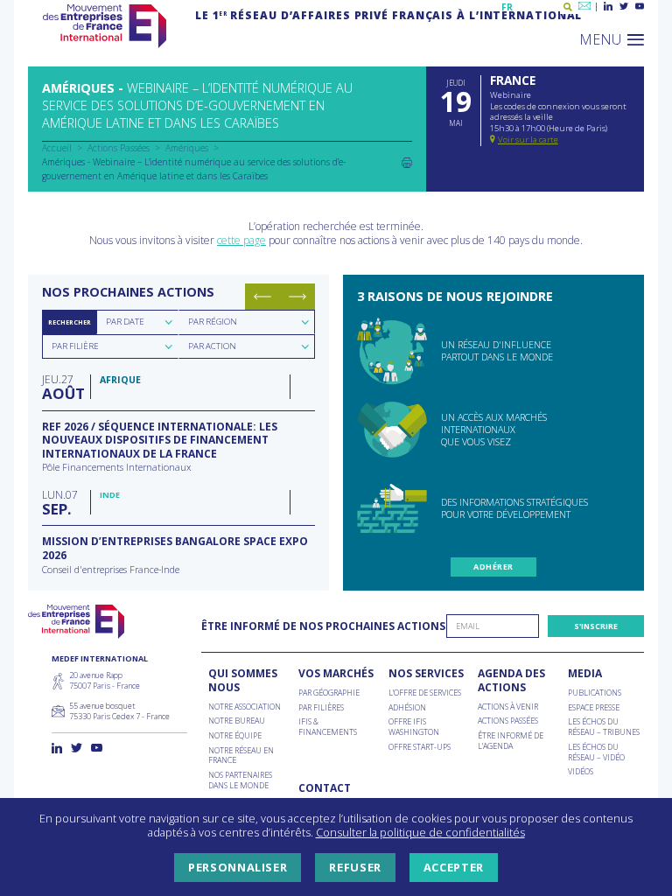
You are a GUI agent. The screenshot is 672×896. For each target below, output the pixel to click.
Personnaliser (237, 867)
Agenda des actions (511, 680)
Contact (324, 788)
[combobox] (137, 322)
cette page (241, 240)
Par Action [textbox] (212, 346)
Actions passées (508, 721)
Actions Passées (119, 148)
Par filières (321, 708)
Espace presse (594, 708)
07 (60, 501)
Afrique (120, 380)
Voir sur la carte (528, 139)
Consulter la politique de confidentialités (420, 832)
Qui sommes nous (242, 680)
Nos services (426, 674)
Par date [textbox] (125, 321)
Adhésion (407, 708)
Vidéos (580, 771)
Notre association (244, 707)
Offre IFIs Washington (413, 727)
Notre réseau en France (241, 756)
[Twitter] (624, 7)
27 (61, 386)
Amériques (186, 148)
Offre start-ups (419, 747)
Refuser (355, 867)
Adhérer (493, 566)
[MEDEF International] (104, 26)
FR (507, 7)
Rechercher (69, 322)
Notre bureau (236, 721)
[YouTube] (639, 7)
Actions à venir (508, 707)
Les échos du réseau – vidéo (596, 752)
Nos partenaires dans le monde (240, 780)
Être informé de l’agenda (510, 741)
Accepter (454, 867)
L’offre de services (424, 693)
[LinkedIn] (608, 7)
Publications (594, 693)
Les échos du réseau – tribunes (604, 727)
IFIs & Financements (327, 727)
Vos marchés (336, 674)
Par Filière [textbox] (75, 346)
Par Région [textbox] (212, 321)
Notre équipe (235, 736)
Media (585, 674)
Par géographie (329, 693)
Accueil (57, 148)
